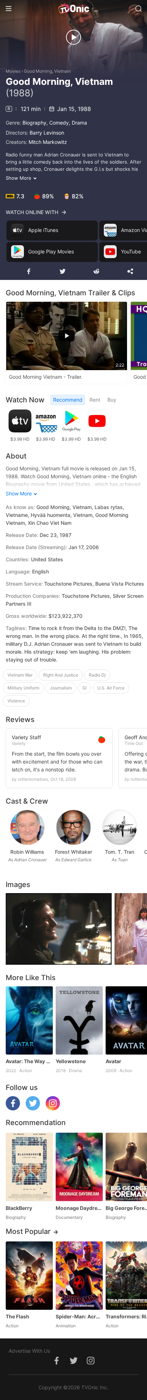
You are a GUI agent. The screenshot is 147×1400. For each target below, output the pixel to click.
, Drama (78, 123)
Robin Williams (27, 852)
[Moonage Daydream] (79, 1167)
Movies (13, 71)
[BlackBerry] (29, 1167)
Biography (34, 123)
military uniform (23, 688)
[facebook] (13, 1108)
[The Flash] (29, 1275)
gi (84, 688)
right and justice (60, 675)
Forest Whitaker (73, 852)
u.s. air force (111, 688)
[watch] (73, 37)
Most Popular (28, 1231)
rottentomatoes (33, 779)
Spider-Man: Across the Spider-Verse (79, 1316)
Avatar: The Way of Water (29, 1061)
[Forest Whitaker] (73, 827)
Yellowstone (71, 1061)
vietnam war (19, 675)
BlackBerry (19, 1208)
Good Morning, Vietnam (47, 71)
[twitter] (33, 1108)
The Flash (17, 1316)
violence (16, 700)
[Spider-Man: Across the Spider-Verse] (79, 1275)
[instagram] (53, 1108)
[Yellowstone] (79, 1020)
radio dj (97, 675)
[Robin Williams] (27, 827)
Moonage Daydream (79, 1208)
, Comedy (57, 123)
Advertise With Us (29, 1351)
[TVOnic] (73, 8)
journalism (61, 688)
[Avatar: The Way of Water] (29, 1020)
